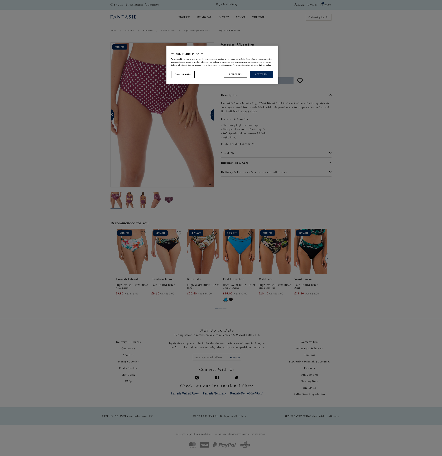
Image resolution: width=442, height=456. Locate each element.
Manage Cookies (183, 74)
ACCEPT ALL (261, 74)
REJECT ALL (235, 74)
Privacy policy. (265, 65)
